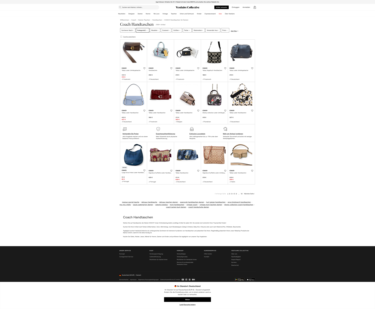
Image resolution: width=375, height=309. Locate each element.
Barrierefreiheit (123, 280)
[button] (254, 7)
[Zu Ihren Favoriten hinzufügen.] (144, 68)
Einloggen (235, 7)
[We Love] (161, 14)
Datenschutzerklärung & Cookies (170, 280)
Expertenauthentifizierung (165, 134)
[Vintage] (169, 14)
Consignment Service (126, 257)
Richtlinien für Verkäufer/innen (187, 260)
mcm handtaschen (177, 204)
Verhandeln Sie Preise (130, 134)
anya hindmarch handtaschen (239, 202)
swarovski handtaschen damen (192, 202)
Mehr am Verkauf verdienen (233, 134)
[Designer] (136, 14)
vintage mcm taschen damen (211, 204)
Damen (140, 14)
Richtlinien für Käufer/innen (158, 260)
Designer (131, 14)
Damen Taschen (144, 20)
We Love (156, 14)
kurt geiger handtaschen (215, 202)
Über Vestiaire (230, 14)
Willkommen (124, 20)
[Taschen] (178, 14)
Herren (148, 14)
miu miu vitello (125, 204)
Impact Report (236, 260)
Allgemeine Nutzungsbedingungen (148, 280)
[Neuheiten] (127, 14)
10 (241, 194)
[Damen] (144, 14)
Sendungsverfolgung (156, 254)
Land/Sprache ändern (187, 304)
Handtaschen (157, 20)
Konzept (122, 254)
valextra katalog (161, 204)
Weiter (187, 299)
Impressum (133, 280)
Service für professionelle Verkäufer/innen (185, 263)
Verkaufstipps (181, 254)
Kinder (199, 14)
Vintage (165, 14)
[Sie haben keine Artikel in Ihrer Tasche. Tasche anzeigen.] (254, 7)
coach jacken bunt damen (176, 207)
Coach (133, 20)
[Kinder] (203, 14)
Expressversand (210, 14)
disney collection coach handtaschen (238, 204)
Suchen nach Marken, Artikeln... (132, 7)
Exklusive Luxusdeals (197, 134)
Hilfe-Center (208, 254)
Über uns (234, 254)
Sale (220, 14)
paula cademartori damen (143, 204)
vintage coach (191, 204)
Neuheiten (121, 14)
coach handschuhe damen (198, 207)
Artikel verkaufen (221, 7)
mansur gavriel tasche (130, 202)
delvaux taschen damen (168, 202)
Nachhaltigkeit (236, 257)
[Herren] (152, 14)
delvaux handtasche (149, 202)
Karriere (234, 262)
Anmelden (246, 7)
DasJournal (235, 265)
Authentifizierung (155, 257)
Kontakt (206, 257)
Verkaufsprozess (182, 257)
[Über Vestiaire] (236, 14)
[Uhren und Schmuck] (195, 14)
